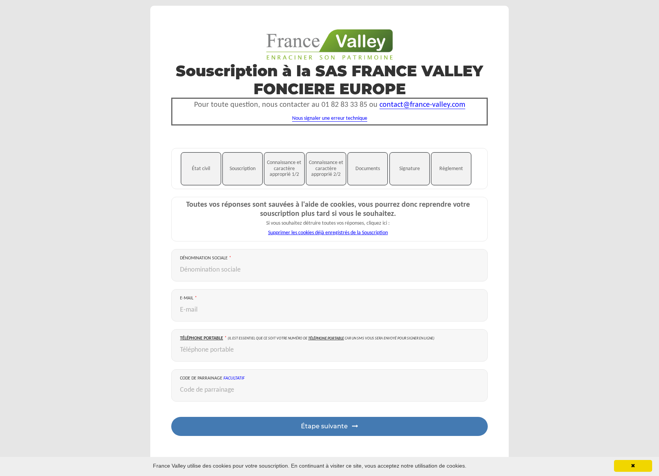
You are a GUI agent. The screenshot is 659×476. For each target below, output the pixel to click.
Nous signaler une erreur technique (329, 118)
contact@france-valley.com (422, 105)
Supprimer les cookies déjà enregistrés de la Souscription (328, 233)
